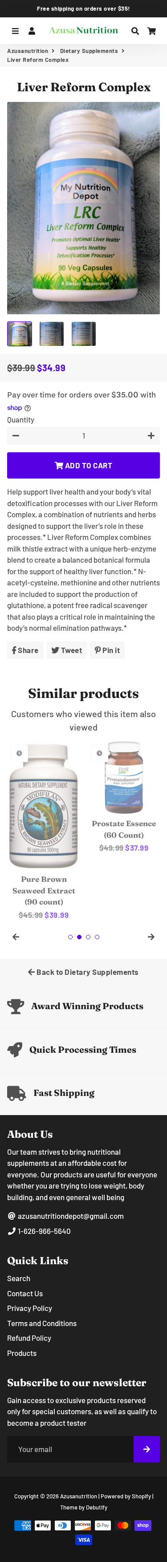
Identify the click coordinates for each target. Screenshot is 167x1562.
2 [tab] (79, 937)
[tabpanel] (64, 797)
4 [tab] (97, 937)
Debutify (96, 1507)
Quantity (20, 419)
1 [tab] (70, 937)
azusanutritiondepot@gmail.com (70, 1215)
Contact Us (25, 1293)
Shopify (141, 1496)
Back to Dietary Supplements (87, 971)
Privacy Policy (29, 1307)
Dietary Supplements (89, 50)
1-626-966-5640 (43, 1230)
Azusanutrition (27, 50)
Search (18, 1278)
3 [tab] (88, 937)
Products (22, 1352)
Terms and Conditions (42, 1323)
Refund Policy (29, 1337)
